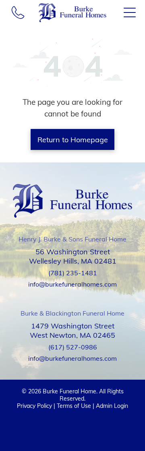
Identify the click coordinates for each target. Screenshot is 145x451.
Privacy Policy (34, 405)
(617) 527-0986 (72, 347)
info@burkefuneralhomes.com (72, 284)
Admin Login (112, 405)
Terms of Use (74, 405)
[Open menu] (130, 12)
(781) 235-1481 (72, 273)
